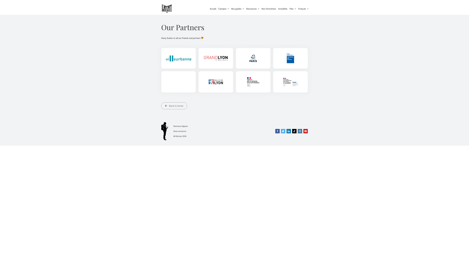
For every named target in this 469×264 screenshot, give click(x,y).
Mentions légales (180, 126)
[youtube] (305, 131)
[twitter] (283, 131)
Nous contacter (179, 131)
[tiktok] (294, 131)
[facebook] (277, 131)
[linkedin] (289, 131)
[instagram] (300, 131)
